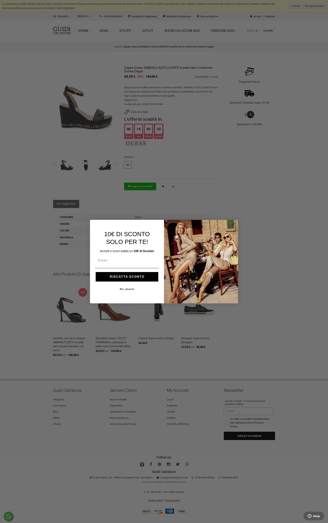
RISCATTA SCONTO (127, 276)
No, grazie (127, 289)
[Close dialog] (234, 224)
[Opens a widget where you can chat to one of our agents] (313, 516)
